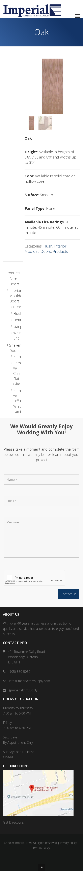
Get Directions (13, 822)
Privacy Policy (68, 843)
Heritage (20, 319)
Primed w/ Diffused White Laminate (20, 401)
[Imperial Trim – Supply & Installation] (32, 14)
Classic (18, 306)
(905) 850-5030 (19, 671)
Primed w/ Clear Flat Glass (19, 373)
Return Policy (41, 848)
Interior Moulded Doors (16, 295)
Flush (47, 246)
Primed (19, 356)
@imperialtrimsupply (22, 690)
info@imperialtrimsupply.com (29, 681)
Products (60, 251)
